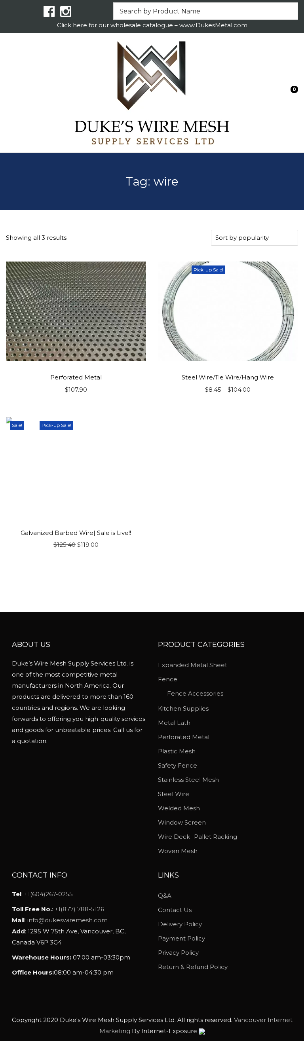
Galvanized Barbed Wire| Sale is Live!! (76, 533)
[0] (288, 93)
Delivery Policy (180, 924)
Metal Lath (174, 722)
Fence (167, 679)
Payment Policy (181, 938)
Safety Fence (177, 765)
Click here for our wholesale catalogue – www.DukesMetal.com (152, 25)
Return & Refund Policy (193, 967)
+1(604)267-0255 (48, 894)
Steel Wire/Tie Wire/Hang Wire (228, 377)
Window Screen (182, 822)
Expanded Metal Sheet (192, 665)
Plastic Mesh (177, 751)
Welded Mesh (179, 808)
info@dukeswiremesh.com (67, 920)
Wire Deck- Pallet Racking (197, 836)
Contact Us (175, 910)
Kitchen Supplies (183, 708)
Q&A (164, 895)
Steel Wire (173, 794)
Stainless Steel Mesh (188, 779)
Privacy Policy (178, 952)
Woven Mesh (178, 851)
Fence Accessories (195, 693)
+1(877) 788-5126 (79, 909)
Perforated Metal (76, 377)
